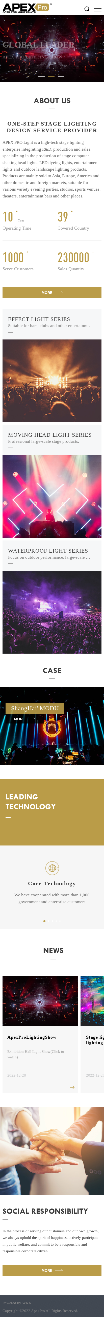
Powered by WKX (17, 1303)
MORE (47, 293)
